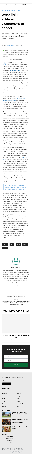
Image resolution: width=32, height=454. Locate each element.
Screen (18, 398)
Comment (4, 393)
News (18, 391)
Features (19, 393)
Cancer (5, 244)
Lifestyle (19, 396)
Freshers (4, 391)
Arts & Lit (4, 396)
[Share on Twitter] (12, 254)
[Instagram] (10, 452)
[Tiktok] (21, 452)
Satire (18, 406)
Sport (3, 403)
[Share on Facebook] (9, 254)
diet (12, 244)
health (25, 244)
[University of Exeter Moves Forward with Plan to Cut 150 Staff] (6, 414)
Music (3, 398)
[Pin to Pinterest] (15, 254)
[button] (29, 2)
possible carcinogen (16, 70)
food (18, 244)
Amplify (4, 406)
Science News (16, 10)
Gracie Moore (10, 45)
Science (9, 10)
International (20, 403)
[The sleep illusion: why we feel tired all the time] (16, 323)
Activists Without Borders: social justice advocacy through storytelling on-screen (20, 421)
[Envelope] (16, 452)
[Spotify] (19, 452)
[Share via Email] (17, 254)
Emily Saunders (12, 339)
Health (4, 10)
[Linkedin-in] (13, 452)
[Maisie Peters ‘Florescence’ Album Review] (6, 429)
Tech (3, 401)
